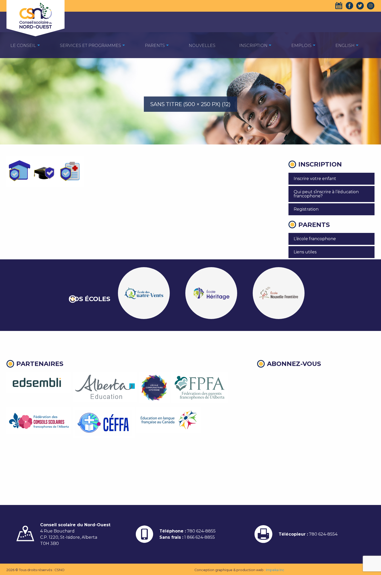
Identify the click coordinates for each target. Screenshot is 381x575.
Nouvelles (202, 45)
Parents (155, 45)
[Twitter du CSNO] (360, 6)
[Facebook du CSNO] (349, 6)
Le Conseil (23, 45)
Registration (306, 209)
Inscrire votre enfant (315, 178)
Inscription (253, 45)
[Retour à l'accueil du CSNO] (35, 15)
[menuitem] (23, 45)
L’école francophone (315, 238)
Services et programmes (90, 45)
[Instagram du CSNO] (371, 6)
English (345, 45)
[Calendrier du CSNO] (339, 6)
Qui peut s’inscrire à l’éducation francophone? (326, 193)
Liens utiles (305, 252)
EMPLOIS (301, 45)
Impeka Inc (275, 570)
